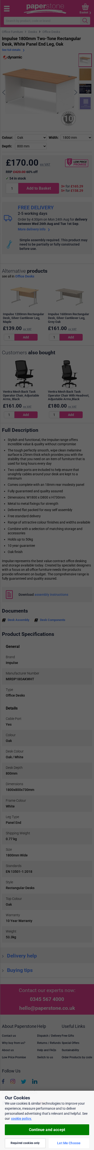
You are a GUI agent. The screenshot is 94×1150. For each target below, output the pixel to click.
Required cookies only (25, 1143)
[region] (47, 1120)
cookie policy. (21, 1118)
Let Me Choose (69, 1143)
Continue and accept (47, 1129)
